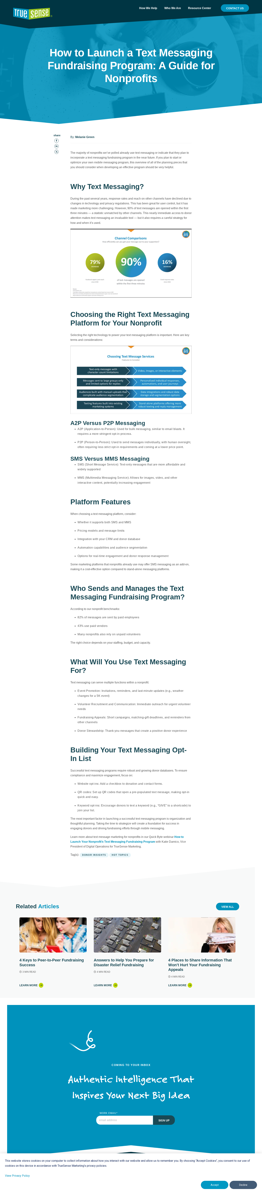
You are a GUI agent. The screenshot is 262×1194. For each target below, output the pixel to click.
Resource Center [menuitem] (199, 8)
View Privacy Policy (17, 1175)
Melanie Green (84, 137)
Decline (243, 1184)
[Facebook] (56, 141)
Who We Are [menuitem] (172, 8)
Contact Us (235, 8)
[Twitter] (56, 152)
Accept (215, 1184)
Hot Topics (120, 855)
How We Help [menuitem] (148, 8)
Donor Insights (94, 855)
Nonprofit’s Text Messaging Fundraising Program (122, 841)
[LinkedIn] (56, 146)
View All (227, 906)
